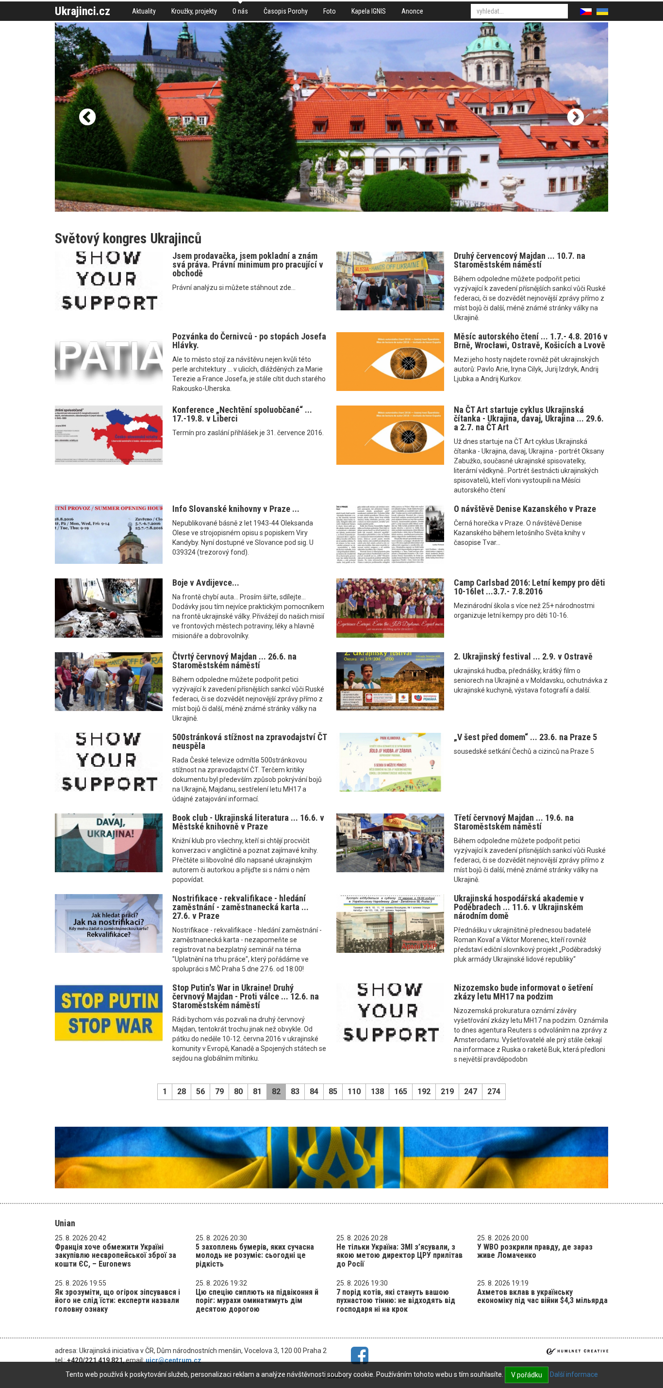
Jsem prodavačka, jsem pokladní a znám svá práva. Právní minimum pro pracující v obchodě (247, 264)
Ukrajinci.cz (82, 11)
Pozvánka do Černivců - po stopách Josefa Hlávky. (249, 340)
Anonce (412, 11)
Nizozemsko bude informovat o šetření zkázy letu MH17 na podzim (523, 991)
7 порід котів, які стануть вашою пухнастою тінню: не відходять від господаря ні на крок (395, 1300)
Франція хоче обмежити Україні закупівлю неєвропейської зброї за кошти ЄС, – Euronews (115, 1255)
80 (238, 1091)
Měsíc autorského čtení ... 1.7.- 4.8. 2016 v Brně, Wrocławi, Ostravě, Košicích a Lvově (531, 340)
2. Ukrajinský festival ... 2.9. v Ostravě (523, 656)
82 (276, 1091)
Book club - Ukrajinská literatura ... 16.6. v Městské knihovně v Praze (248, 821)
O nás (240, 11)
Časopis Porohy (286, 11)
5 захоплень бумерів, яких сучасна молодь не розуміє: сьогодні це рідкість (255, 1255)
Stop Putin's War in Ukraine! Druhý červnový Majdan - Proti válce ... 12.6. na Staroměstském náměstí (245, 996)
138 (377, 1091)
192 (424, 1091)
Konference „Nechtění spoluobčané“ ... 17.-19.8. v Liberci (242, 414)
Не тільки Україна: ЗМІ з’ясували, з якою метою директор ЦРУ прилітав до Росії (399, 1255)
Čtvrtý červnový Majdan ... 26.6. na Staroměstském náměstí (234, 660)
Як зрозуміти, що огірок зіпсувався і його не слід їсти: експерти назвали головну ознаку (117, 1300)
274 (493, 1091)
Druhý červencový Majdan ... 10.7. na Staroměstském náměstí (519, 260)
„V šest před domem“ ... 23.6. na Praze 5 (525, 737)
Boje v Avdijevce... (205, 582)
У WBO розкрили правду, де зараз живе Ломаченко (535, 1251)
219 (447, 1091)
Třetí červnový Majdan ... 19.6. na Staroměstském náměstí (514, 821)
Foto (329, 11)
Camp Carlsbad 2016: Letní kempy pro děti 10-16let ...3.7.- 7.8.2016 (529, 586)
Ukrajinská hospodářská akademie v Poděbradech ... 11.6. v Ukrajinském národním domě (519, 907)
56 (200, 1091)
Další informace (574, 1374)
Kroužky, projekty (194, 11)
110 (354, 1091)
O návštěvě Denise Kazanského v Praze (525, 509)
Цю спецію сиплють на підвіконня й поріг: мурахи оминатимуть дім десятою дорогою (257, 1300)
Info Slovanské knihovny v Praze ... (235, 509)
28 (181, 1091)
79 (219, 1091)
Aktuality (144, 11)
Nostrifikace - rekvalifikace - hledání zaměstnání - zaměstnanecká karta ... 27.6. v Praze (240, 907)
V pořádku (526, 1375)
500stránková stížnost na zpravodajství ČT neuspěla (249, 741)
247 (470, 1091)
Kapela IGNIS (368, 11)
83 (295, 1091)
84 (314, 1091)
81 (257, 1091)
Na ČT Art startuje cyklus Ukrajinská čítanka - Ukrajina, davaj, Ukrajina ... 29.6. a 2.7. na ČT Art (529, 418)
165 (400, 1091)
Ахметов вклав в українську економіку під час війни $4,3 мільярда (542, 1296)
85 (333, 1091)
